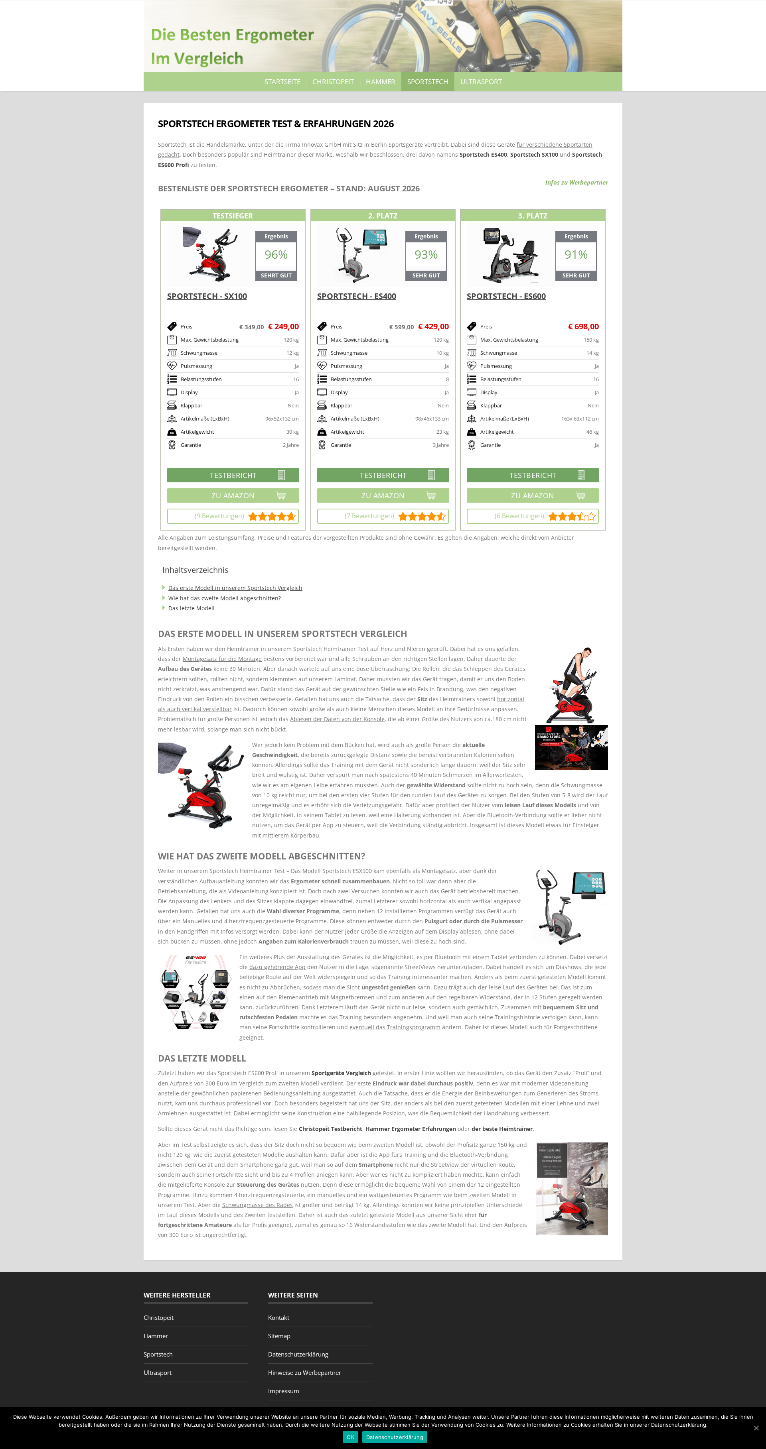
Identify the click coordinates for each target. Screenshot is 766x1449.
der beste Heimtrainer (502, 1128)
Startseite (282, 81)
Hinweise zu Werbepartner (304, 1372)
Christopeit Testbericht (330, 1128)
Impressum (283, 1391)
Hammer (380, 81)
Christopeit (333, 81)
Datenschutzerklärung (298, 1354)
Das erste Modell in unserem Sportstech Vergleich (235, 588)
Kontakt (278, 1317)
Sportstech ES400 (483, 154)
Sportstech (427, 81)
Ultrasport (481, 81)
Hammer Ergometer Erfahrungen (410, 1128)
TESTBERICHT (212, 476)
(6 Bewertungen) (519, 515)
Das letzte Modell (191, 608)
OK (350, 1437)
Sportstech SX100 (534, 154)
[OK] (756, 1428)
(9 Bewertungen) (219, 515)
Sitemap (279, 1336)
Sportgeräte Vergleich (341, 1073)
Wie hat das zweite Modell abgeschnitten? (224, 598)
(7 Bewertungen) (369, 515)
